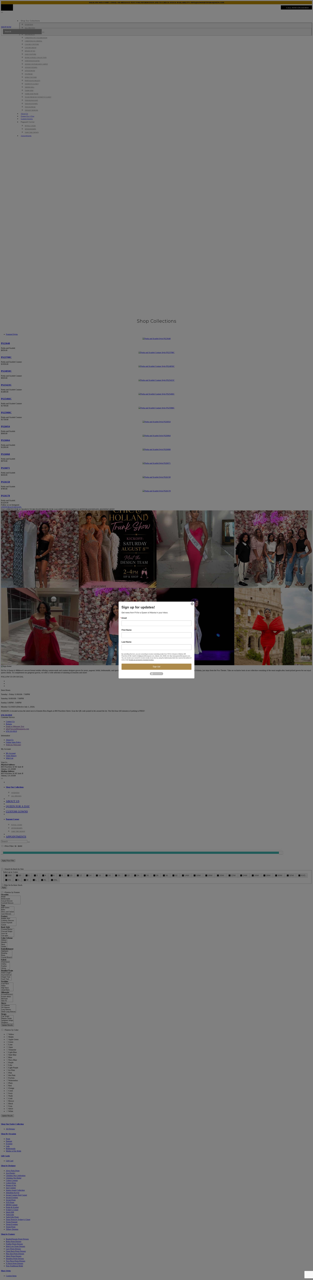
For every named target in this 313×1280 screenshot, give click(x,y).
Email (124, 618)
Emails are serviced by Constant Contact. (141, 660)
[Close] (192, 603)
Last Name (126, 642)
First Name (127, 630)
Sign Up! (156, 667)
